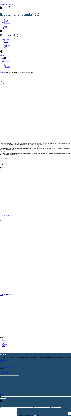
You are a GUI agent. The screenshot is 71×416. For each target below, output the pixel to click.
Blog (2, 72)
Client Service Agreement (4, 359)
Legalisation (7, 215)
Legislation (11, 215)
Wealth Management (5, 369)
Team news (3, 80)
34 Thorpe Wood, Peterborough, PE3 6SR (6, 4)
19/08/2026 (1, 216)
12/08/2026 (1, 295)
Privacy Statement (3, 360)
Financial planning (5, 373)
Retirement (3, 345)
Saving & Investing (5, 372)
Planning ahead (4, 344)
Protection (3, 371)
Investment (3, 215)
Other (3, 343)
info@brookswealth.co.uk (4, 1)
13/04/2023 (1, 81)
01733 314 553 (2, 2)
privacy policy (31, 415)
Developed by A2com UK (4, 395)
